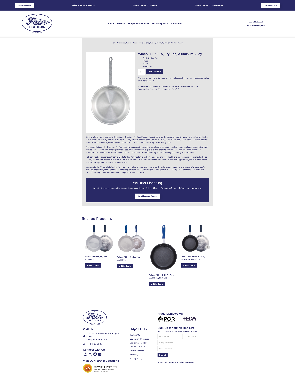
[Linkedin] (99, 354)
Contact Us (176, 23)
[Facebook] (95, 354)
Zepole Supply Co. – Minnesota (209, 5)
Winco (128, 43)
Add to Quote (155, 71)
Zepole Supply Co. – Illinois (145, 5)
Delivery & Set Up (137, 347)
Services (121, 23)
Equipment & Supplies (138, 23)
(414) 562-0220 (256, 21)
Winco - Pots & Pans (141, 43)
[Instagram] (85, 354)
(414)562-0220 (147, 81)
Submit (162, 355)
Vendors (121, 43)
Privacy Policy (136, 358)
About (111, 23)
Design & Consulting (138, 343)
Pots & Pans (174, 86)
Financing (134, 354)
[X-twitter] (90, 354)
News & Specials (160, 23)
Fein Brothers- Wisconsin (83, 5)
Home (114, 43)
